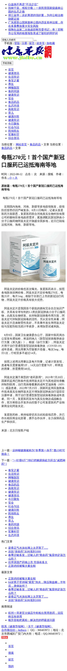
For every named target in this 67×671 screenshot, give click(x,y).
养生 (11, 84)
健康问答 (13, 116)
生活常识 (13, 76)
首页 (11, 69)
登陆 (17, 43)
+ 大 (15, 177)
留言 (32, 43)
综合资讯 (13, 138)
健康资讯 (13, 73)
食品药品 (13, 102)
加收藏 (51, 43)
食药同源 (13, 91)
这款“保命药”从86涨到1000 (24, 551)
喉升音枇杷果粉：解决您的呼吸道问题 (31, 620)
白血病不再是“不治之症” (23, 4)
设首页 (40, 43)
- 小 (10, 177)
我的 (11, 666)
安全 (11, 98)
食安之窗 (13, 80)
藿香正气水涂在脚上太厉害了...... (28, 547)
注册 (24, 43)
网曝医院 (13, 87)
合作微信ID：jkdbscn (13, 630)
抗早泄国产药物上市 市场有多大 (27, 562)
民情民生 (13, 130)
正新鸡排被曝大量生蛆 (22, 565)
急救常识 (13, 109)
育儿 (11, 112)
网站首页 (21, 144)
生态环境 (13, 105)
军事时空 (13, 134)
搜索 (11, 652)
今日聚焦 (13, 123)
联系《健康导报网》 (13, 626)
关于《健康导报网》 (40, 626)
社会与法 (13, 127)
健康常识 (13, 94)
